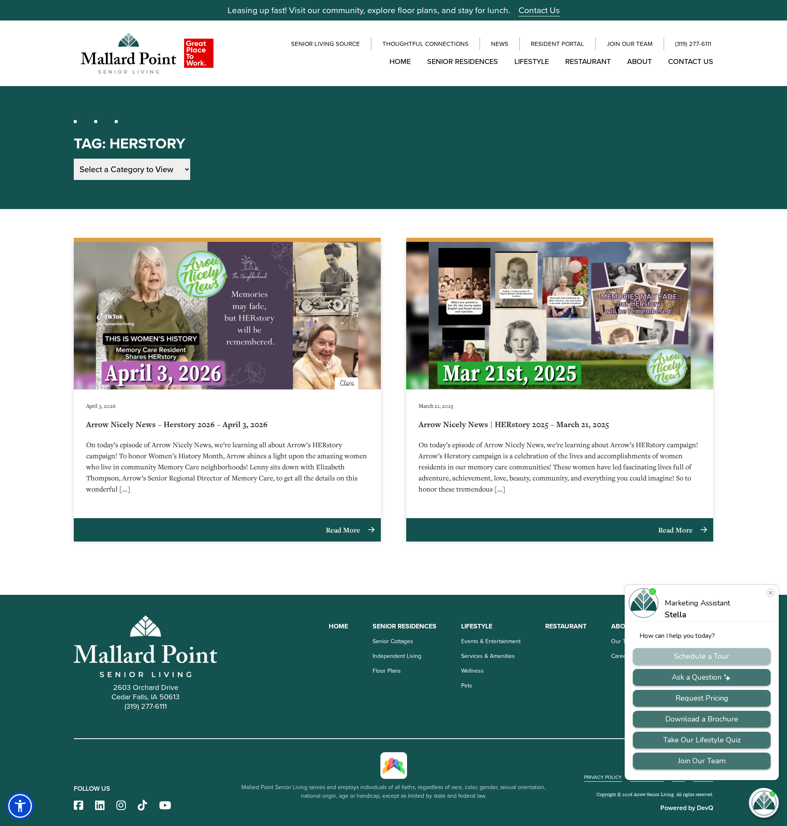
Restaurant (588, 61)
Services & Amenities (488, 656)
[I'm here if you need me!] (764, 803)
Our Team (623, 641)
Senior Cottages (393, 641)
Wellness (472, 671)
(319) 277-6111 (693, 43)
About (639, 61)
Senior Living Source (325, 43)
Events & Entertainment (491, 641)
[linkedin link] (100, 806)
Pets (466, 685)
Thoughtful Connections (425, 43)
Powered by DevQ (686, 807)
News (499, 43)
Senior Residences (462, 61)
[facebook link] (78, 806)
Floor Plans (387, 671)
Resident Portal (557, 43)
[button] (20, 806)
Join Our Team (630, 43)
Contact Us (539, 10)
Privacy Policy (603, 777)
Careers (621, 656)
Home (400, 61)
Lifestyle (531, 61)
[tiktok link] (142, 806)
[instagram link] (121, 806)
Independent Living (397, 656)
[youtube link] (165, 806)
